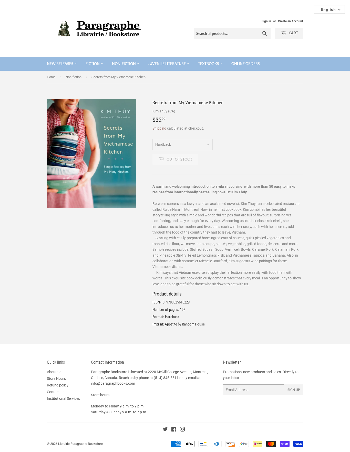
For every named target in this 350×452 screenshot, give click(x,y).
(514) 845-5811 (166, 378)
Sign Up (293, 390)
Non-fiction (124, 63)
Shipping (159, 128)
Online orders (245, 63)
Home (51, 77)
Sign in (266, 21)
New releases (60, 63)
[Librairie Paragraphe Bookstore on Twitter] (165, 430)
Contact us (55, 392)
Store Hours (56, 378)
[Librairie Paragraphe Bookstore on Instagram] (182, 430)
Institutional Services (63, 398)
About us (54, 372)
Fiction (93, 63)
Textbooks (209, 63)
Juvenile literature (167, 63)
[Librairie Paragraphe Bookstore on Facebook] (174, 430)
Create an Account (290, 21)
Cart (293, 33)
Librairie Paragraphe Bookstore (80, 444)
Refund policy (57, 385)
